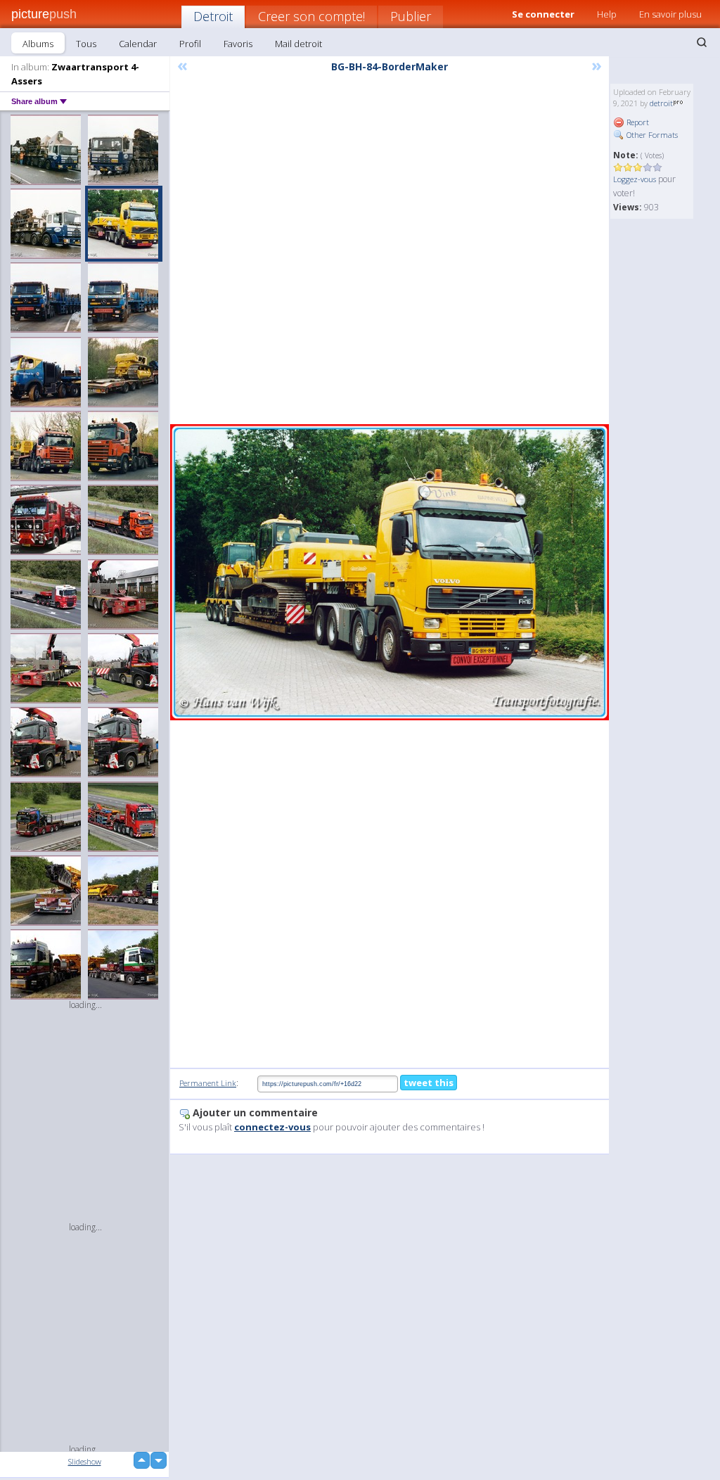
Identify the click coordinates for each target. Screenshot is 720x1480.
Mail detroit (298, 43)
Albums (37, 43)
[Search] (701, 42)
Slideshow (84, 1461)
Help (607, 14)
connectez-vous (272, 1127)
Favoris (238, 43)
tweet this (429, 1082)
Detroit (213, 16)
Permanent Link (207, 1083)
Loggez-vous (634, 179)
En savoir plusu (670, 14)
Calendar (138, 43)
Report (636, 122)
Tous (86, 43)
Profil (190, 43)
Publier (410, 16)
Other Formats (651, 134)
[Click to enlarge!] (389, 572)
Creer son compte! (311, 16)
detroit (661, 103)
